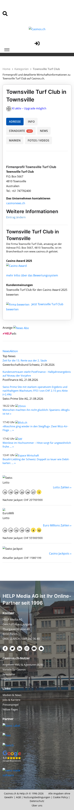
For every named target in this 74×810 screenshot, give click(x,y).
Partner (7, 679)
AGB (18, 797)
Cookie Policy (60, 797)
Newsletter (9, 674)
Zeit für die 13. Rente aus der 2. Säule (25, 360)
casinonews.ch (15, 203)
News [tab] (6, 351)
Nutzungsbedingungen (37, 797)
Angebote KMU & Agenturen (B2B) (23, 664)
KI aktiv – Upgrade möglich (29, 108)
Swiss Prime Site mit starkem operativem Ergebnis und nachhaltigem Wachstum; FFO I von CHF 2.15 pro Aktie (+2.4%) (35, 390)
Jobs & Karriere (11, 699)
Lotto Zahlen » (62, 487)
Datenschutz (37, 801)
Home (6, 69)
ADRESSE (15, 121)
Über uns (37, 805)
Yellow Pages (10, 709)
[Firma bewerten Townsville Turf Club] (18, 304)
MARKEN (15, 140)
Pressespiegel (11, 704)
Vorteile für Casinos (14, 669)
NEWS (44, 131)
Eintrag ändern (16, 217)
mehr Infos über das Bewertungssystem (32, 275)
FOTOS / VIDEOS (38, 140)
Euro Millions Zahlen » (57, 525)
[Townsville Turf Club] (19, 265)
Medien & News (12, 695)
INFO (31, 121)
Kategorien (21, 69)
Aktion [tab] (14, 351)
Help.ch (23, 793)
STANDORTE (20, 131)
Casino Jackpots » (60, 553)
